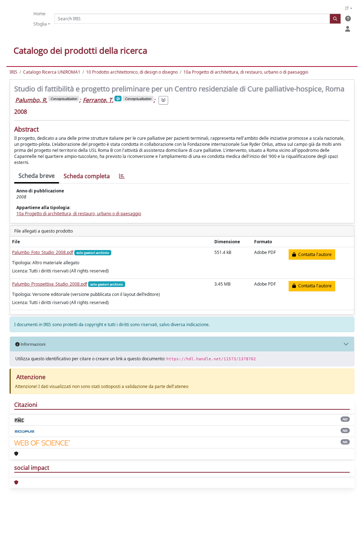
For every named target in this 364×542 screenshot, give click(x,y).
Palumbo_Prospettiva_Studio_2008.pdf (49, 284)
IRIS (13, 72)
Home (39, 14)
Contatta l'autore (314, 254)
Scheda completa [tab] (87, 176)
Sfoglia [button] (40, 24)
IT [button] (347, 8)
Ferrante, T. (98, 100)
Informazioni (33, 344)
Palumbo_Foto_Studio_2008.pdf (42, 252)
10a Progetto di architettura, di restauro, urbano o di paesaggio (245, 72)
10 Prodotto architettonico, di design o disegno (132, 72)
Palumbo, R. (31, 100)
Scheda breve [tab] (36, 176)
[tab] (121, 176)
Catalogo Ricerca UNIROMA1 (51, 72)
